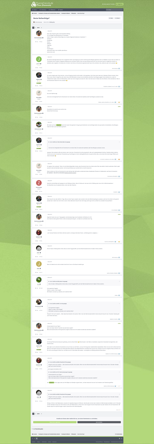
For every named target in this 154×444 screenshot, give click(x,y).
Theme (97, 441)
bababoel (109, 86)
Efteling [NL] (52, 22)
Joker (38, 252)
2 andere (112, 159)
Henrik (103, 159)
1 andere (116, 86)
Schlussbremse (38, 129)
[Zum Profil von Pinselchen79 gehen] (39, 302)
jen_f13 (38, 63)
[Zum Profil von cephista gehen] (39, 75)
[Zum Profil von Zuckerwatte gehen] (39, 183)
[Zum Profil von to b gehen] (39, 280)
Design (38, 441)
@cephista (59, 125)
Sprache (33, 441)
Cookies (49, 441)
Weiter (38, 27)
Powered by (117, 441)
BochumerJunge (38, 22)
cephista (38, 79)
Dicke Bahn (38, 97)
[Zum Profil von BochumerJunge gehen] (34, 22)
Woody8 (111, 273)
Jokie (38, 268)
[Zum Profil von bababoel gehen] (39, 232)
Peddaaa (99, 102)
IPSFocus (101, 441)
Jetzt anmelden (99, 422)
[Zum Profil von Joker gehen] (39, 248)
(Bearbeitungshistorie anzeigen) (70, 172)
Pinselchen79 (38, 306)
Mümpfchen (106, 86)
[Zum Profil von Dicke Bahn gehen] (39, 93)
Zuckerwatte (109, 176)
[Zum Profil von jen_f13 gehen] (39, 59)
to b (112, 86)
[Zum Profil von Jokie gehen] (39, 264)
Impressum (54, 441)
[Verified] (42, 37)
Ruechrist (106, 241)
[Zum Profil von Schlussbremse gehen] (39, 124)
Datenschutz (44, 441)
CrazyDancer (107, 159)
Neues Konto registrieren (55, 422)
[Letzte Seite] (41, 28)
